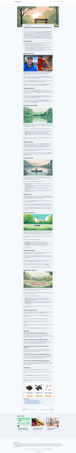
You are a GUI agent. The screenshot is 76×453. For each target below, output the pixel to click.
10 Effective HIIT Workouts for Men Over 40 (32, 403)
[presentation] (23, 422)
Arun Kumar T (26, 29)
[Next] (57, 426)
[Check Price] (29, 396)
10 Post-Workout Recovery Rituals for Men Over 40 (47, 409)
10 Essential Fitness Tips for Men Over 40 (32, 401)
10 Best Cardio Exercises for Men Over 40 (32, 400)
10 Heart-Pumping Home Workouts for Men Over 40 (33, 402)
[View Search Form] (62, 1)
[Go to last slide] (18, 426)
